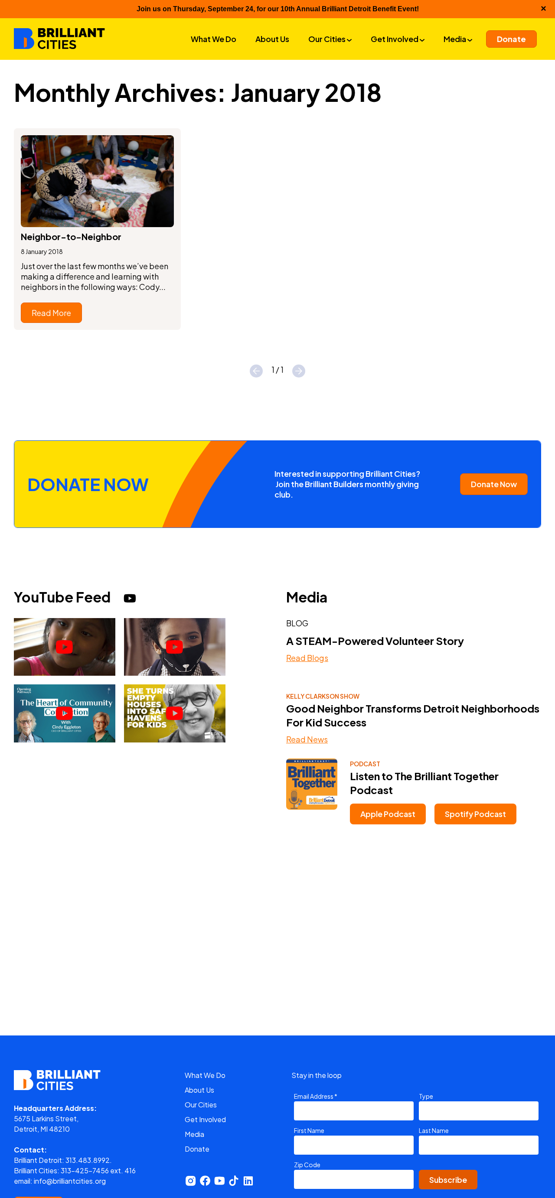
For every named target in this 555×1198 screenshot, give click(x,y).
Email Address (315, 1096)
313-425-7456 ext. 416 (98, 1170)
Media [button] (455, 39)
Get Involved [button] (395, 39)
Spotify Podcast (475, 814)
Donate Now (494, 484)
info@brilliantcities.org (70, 1180)
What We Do (205, 1075)
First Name (309, 1130)
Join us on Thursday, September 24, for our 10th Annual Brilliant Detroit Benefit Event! (278, 9)
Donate (197, 1148)
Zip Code (307, 1165)
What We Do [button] (213, 39)
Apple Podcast (387, 814)
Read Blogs (307, 658)
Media (194, 1134)
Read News (307, 739)
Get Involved (205, 1119)
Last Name (434, 1130)
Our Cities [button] (327, 39)
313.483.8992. (88, 1160)
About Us (199, 1089)
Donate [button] (511, 39)
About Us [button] (272, 39)
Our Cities (201, 1104)
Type (426, 1096)
